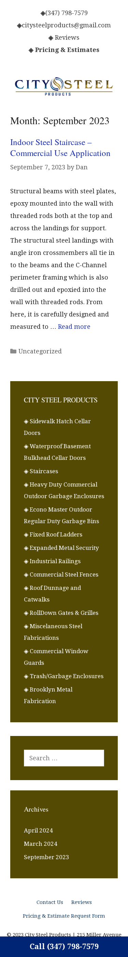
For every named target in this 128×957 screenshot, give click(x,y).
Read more (74, 326)
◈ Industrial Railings (52, 561)
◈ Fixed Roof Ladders (53, 534)
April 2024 (38, 830)
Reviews (67, 37)
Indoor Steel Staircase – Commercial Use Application (60, 147)
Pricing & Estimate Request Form (64, 916)
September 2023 (46, 857)
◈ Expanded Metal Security (61, 547)
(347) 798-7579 (66, 12)
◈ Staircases (41, 471)
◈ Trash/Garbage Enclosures (63, 676)
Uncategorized (40, 351)
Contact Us (50, 902)
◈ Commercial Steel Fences (61, 574)
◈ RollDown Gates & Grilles (61, 612)
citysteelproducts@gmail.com (66, 25)
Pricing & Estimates (67, 49)
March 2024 (40, 843)
